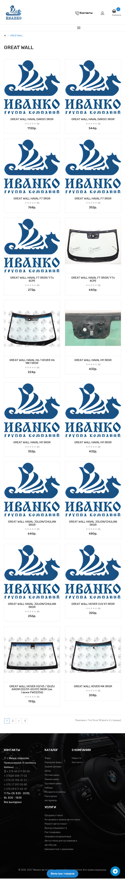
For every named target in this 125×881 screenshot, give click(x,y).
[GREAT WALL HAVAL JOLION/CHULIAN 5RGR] (32, 490)
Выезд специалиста (56, 828)
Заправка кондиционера (58, 836)
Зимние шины (52, 779)
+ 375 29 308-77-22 (15, 775)
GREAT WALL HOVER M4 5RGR (93, 686)
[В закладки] (7, 111)
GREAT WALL (16, 35)
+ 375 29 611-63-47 (15, 788)
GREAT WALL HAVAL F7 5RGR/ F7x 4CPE (32, 279)
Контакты (77, 762)
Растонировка (52, 832)
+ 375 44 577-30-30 (18, 771)
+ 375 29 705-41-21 (15, 780)
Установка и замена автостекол (62, 819)
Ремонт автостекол (56, 823)
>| (25, 720)
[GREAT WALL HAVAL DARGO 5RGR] (32, 87)
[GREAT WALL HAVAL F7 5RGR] (32, 166)
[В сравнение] (56, 111)
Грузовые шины (53, 783)
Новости (76, 758)
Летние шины (52, 775)
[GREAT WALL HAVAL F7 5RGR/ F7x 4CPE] (32, 246)
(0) (38, 124)
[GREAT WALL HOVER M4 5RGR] (93, 654)
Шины (48, 770)
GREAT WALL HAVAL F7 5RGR (32, 198)
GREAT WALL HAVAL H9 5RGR (93, 360)
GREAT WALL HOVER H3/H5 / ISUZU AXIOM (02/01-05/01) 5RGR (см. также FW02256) (32, 689)
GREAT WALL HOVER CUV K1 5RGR (93, 603)
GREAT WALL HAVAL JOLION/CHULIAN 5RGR (32, 523)
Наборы (49, 787)
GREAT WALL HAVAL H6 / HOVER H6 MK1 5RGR (32, 361)
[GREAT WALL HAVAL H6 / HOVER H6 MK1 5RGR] (32, 328)
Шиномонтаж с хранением (59, 849)
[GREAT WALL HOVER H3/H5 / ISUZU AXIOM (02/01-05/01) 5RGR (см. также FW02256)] (32, 654)
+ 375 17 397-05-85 (15, 784)
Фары (48, 758)
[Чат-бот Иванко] (115, 871)
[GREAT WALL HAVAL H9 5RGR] (93, 328)
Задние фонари (53, 766)
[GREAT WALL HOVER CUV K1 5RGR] (93, 572)
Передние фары (53, 762)
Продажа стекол (54, 815)
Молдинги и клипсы (55, 792)
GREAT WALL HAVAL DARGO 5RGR (32, 119)
